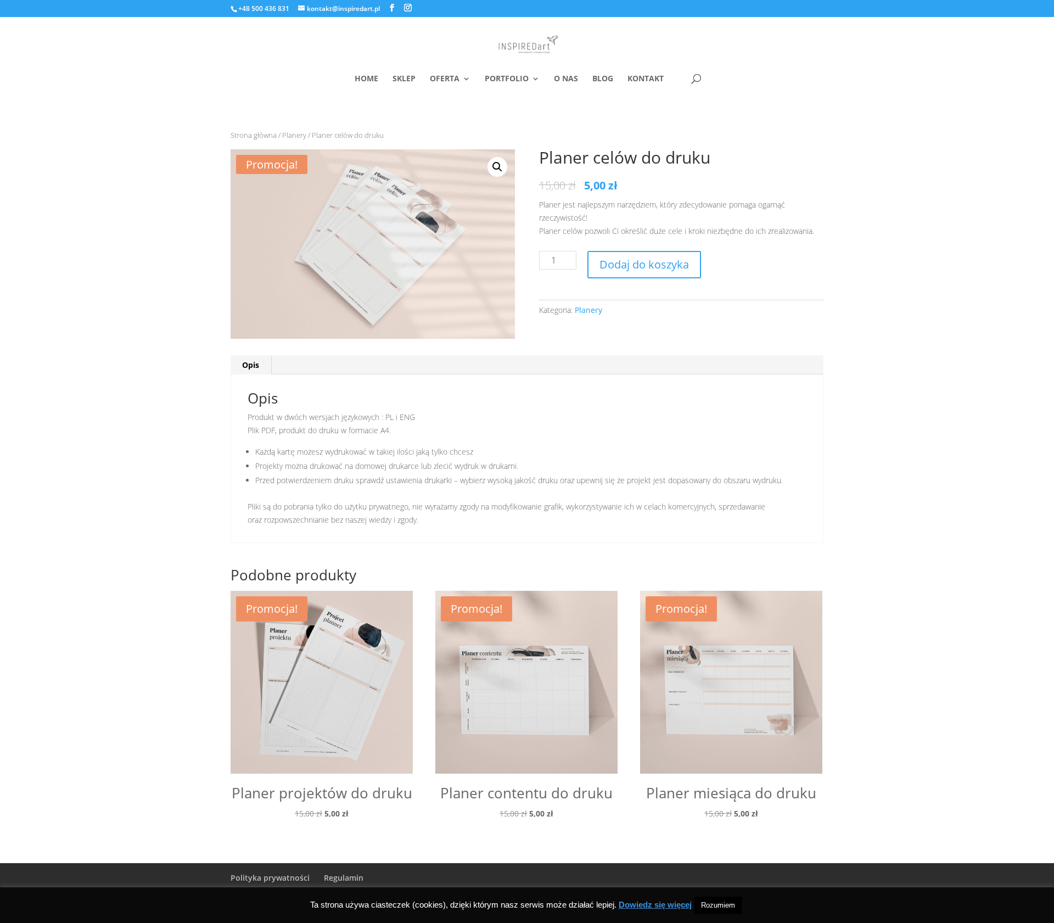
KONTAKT (645, 79)
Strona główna (254, 135)
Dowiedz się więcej (655, 904)
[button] (497, 167)
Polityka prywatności (270, 877)
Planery (294, 135)
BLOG (602, 79)
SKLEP (404, 79)
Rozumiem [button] (718, 905)
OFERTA (444, 79)
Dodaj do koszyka (644, 264)
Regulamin (343, 877)
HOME (366, 79)
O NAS (566, 79)
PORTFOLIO (507, 79)
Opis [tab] (250, 365)
